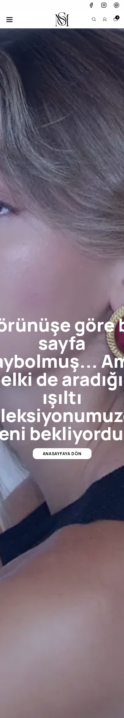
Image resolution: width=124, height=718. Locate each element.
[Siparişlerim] (104, 19)
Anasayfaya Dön (62, 453)
